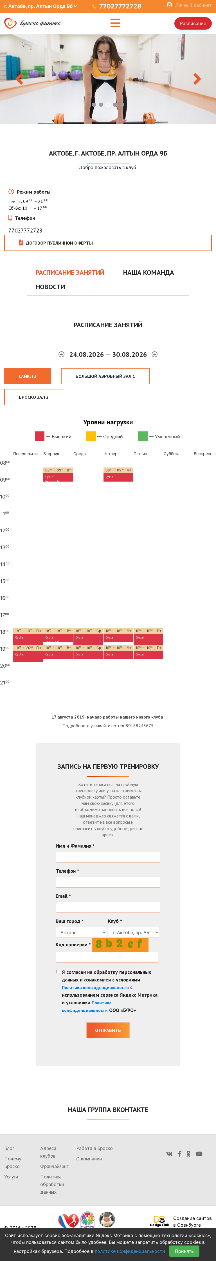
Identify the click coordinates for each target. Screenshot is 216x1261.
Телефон (25, 218)
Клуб (115, 921)
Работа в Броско (94, 1148)
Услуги (11, 1176)
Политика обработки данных (52, 1184)
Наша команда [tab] (148, 272)
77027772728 (120, 6)
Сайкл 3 (28, 376)
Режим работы (33, 192)
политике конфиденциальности (130, 1251)
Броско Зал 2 (34, 397)
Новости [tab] (50, 286)
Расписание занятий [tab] (70, 272)
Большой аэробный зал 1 (105, 376)
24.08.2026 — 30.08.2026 (109, 354)
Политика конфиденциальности (95, 987)
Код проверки (73, 944)
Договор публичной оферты (59, 243)
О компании (89, 1158)
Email (63, 896)
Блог (9, 1148)
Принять (184, 1251)
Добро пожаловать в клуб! (108, 167)
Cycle (49, 477)
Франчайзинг (54, 1166)
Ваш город (70, 921)
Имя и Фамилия (75, 846)
